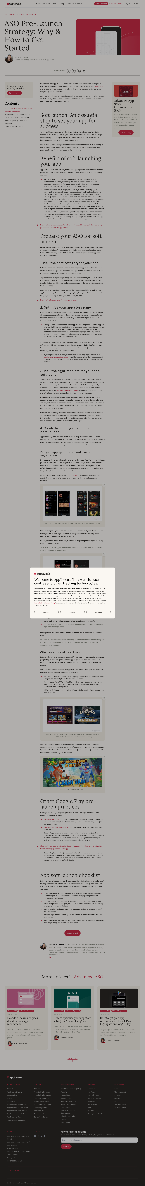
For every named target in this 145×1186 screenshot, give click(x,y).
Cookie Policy (38, 603)
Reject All (46, 612)
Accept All (98, 612)
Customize (72, 612)
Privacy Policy (50, 603)
